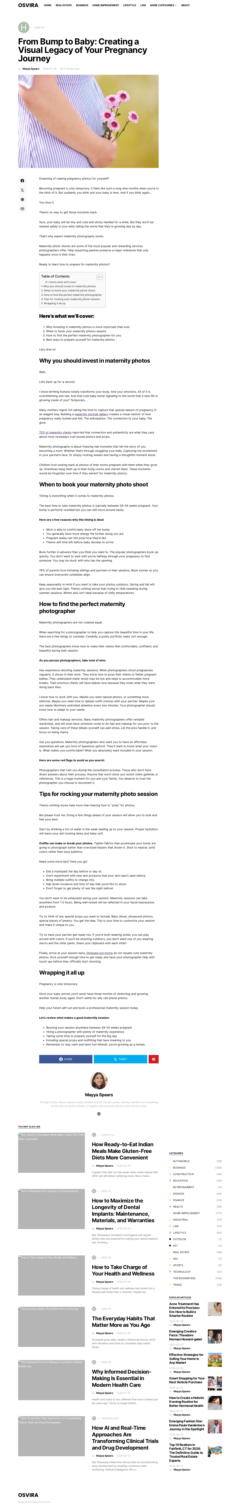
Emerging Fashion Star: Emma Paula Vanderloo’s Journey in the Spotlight (187, 1425)
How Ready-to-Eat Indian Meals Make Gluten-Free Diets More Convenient (122, 1151)
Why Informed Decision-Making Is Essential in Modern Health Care (121, 1378)
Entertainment (183, 1187)
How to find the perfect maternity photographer (73, 294)
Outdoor (179, 1239)
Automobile (181, 1161)
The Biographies (184, 1278)
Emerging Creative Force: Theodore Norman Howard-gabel (185, 1335)
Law (176, 1226)
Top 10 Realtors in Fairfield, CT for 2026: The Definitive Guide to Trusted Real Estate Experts (186, 1452)
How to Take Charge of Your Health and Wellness (123, 1270)
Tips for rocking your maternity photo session (72, 299)
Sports (178, 1265)
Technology (182, 1271)
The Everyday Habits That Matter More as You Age (123, 1321)
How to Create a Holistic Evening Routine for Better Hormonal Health (186, 1402)
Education (180, 1180)
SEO (175, 1258)
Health (178, 1206)
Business (179, 1167)
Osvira (28, 5)
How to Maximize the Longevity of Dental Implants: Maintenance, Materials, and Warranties (123, 1210)
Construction (183, 1174)
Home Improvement (186, 1213)
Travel (177, 1284)
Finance (178, 1200)
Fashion (178, 1193)
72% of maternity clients (55, 432)
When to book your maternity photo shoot (69, 290)
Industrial (180, 1219)
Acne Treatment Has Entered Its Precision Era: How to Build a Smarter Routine (184, 1310)
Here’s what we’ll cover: (63, 282)
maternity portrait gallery (91, 414)
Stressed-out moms (99, 953)
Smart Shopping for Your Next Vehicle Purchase (187, 1380)
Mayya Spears (30, 68)
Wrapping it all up (55, 303)
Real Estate (181, 1252)
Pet (175, 1245)
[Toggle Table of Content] (98, 277)
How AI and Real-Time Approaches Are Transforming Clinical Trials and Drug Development (125, 1438)
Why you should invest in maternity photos (69, 286)
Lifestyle (179, 1232)
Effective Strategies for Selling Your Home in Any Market (186, 1358)
